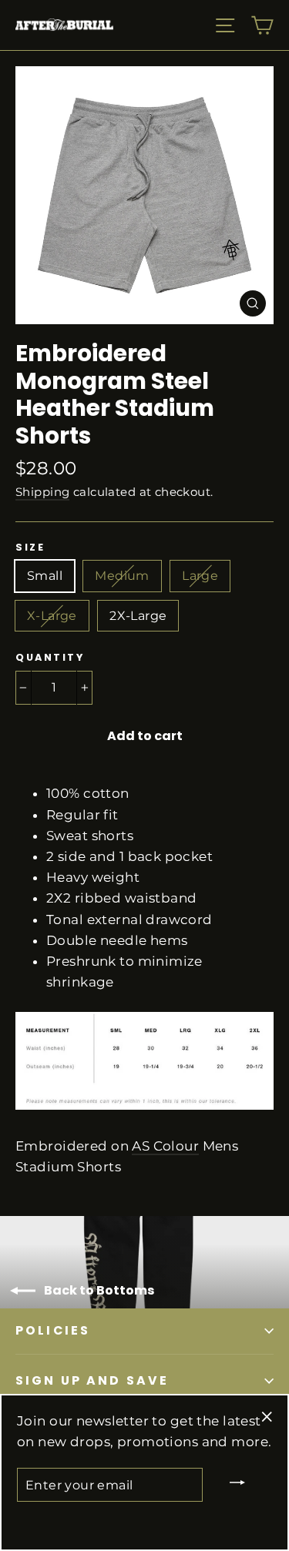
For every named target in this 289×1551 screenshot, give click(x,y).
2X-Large (137, 615)
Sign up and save (92, 1380)
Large (200, 575)
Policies (52, 1330)
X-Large (52, 615)
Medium (122, 575)
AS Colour (165, 1146)
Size (30, 547)
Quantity (49, 657)
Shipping (42, 491)
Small (44, 575)
